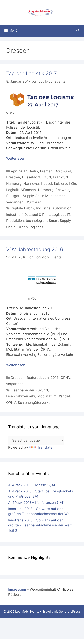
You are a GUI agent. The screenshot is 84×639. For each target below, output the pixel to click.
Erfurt (46, 177)
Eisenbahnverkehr (20, 396)
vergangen (14, 202)
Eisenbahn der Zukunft (29, 390)
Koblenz (60, 183)
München (28, 190)
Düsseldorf (31, 177)
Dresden (13, 177)
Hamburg (13, 183)
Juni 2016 (51, 378)
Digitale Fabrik (22, 208)
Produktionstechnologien (26, 221)
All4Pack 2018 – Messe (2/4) (31, 485)
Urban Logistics (30, 227)
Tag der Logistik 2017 (31, 73)
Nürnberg (45, 190)
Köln (72, 183)
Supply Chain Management (45, 196)
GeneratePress (70, 611)
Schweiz (62, 190)
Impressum (17, 589)
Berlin (33, 171)
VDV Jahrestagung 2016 (34, 249)
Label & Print (39, 215)
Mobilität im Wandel (53, 396)
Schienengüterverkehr (36, 403)
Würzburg (33, 202)
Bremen (46, 171)
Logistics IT (61, 215)
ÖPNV (65, 378)
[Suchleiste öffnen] (78, 31)
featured (34, 378)
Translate (44, 447)
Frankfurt (60, 177)
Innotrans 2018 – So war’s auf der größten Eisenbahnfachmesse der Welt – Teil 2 (41, 525)
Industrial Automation (53, 208)
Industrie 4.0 (16, 215)
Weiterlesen (15, 158)
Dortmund (63, 171)
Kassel (46, 183)
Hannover (31, 183)
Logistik (12, 190)
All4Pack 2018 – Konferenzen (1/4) (36, 502)
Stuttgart (13, 196)
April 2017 (19, 171)
